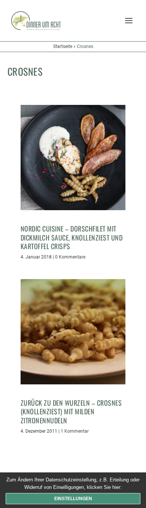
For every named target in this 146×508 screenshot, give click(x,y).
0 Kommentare (70, 257)
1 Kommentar (75, 431)
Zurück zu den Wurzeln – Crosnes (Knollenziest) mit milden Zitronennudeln (71, 411)
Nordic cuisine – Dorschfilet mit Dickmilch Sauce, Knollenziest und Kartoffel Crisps (72, 237)
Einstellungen (73, 498)
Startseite (62, 46)
